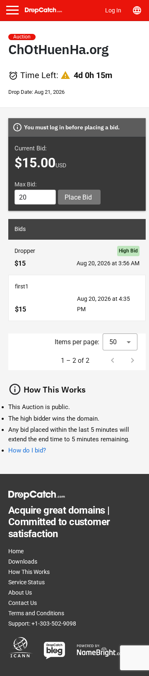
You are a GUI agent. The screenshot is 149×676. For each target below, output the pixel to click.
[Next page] (132, 360)
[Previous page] (113, 360)
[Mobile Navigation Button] (12, 10)
